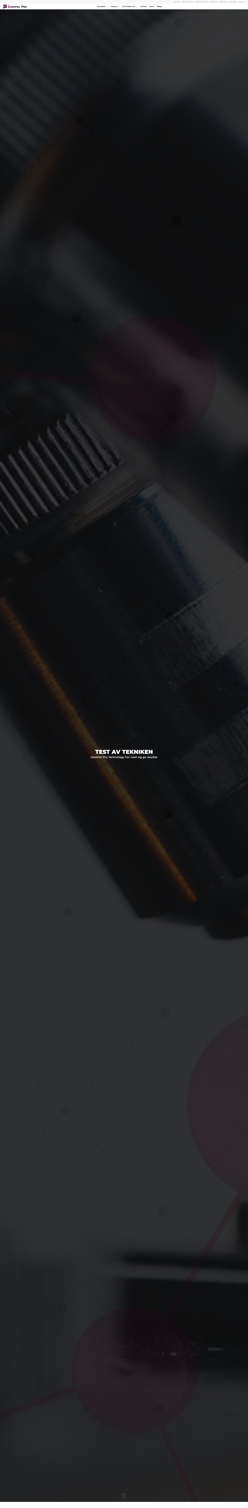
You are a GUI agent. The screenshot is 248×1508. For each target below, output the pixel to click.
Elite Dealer (177, 1)
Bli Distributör (214, 1)
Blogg (159, 6)
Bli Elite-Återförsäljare (201, 1)
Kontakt (143, 6)
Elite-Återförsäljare (187, 1)
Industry (114, 6)
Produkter (101, 6)
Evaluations (233, 1)
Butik (152, 6)
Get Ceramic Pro (128, 6)
